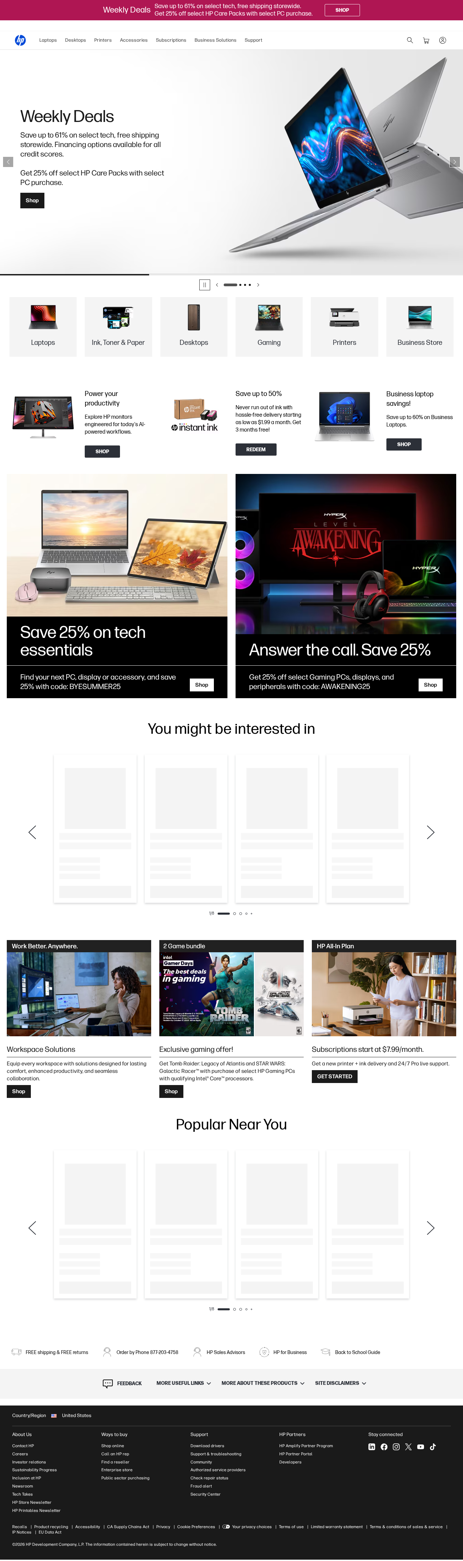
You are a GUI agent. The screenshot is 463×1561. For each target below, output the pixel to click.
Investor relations (29, 1462)
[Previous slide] (8, 162)
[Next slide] (454, 162)
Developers (290, 1462)
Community (201, 1462)
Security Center (205, 1494)
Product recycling (51, 1526)
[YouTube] (420, 1446)
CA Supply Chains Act (128, 1526)
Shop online (112, 1445)
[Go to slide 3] (245, 285)
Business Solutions (216, 40)
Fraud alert (201, 1486)
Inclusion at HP (26, 1478)
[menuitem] (48, 40)
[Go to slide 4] (249, 285)
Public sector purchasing (125, 1478)
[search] (410, 40)
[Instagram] (396, 1446)
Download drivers (207, 1445)
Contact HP (23, 1445)
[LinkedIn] (371, 1446)
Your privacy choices (252, 1526)
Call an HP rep (115, 1454)
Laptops (48, 40)
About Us (22, 1434)
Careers (20, 1454)
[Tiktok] (432, 1446)
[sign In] (443, 40)
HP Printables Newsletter (36, 1510)
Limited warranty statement (337, 1526)
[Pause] (204, 284)
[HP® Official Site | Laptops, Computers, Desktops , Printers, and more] (20, 40)
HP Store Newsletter (32, 1502)
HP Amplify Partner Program (306, 1445)
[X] (408, 1446)
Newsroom (22, 1486)
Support (253, 40)
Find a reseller (115, 1462)
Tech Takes (22, 1494)
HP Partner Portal (296, 1454)
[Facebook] (384, 1446)
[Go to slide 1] (230, 285)
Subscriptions (171, 40)
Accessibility (87, 1526)
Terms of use (291, 1526)
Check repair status (209, 1478)
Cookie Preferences (196, 1526)
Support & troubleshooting (215, 1454)
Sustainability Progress (34, 1470)
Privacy (163, 1526)
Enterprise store (117, 1470)
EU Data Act (50, 1532)
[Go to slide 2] (240, 285)
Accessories (134, 40)
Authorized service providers (218, 1470)
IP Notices (22, 1532)
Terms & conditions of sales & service (406, 1526)
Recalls (19, 1526)
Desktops (75, 40)
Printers (103, 40)
